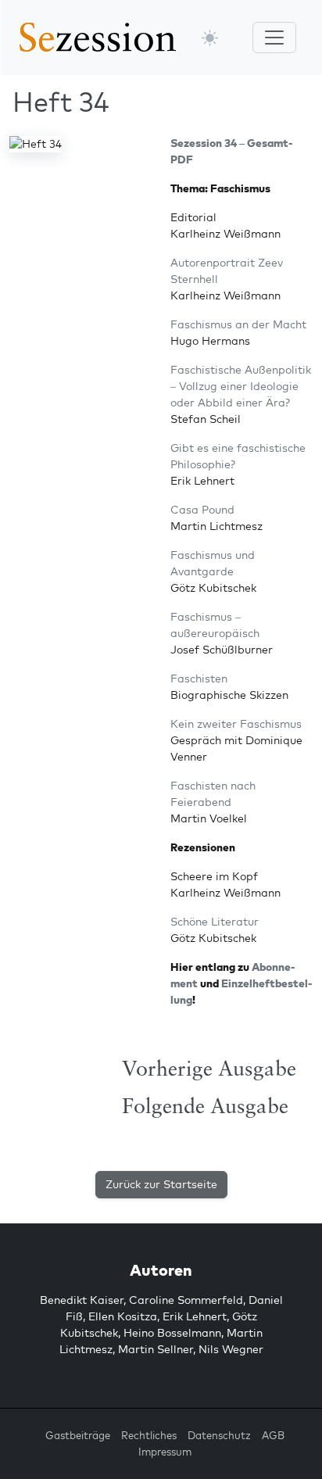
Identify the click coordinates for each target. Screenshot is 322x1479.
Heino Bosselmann (172, 1333)
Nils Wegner (231, 1349)
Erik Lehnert (195, 1316)
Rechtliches (149, 1435)
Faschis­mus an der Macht (238, 324)
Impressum (164, 1451)
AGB (273, 1435)
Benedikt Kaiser (81, 1300)
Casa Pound (202, 510)
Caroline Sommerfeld (186, 1300)
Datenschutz (219, 1435)
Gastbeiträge (77, 1435)
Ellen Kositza (122, 1316)
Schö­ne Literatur (214, 922)
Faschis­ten (198, 678)
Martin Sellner (155, 1349)
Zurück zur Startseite (161, 1184)
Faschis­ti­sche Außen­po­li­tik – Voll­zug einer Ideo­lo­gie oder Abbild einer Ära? (240, 386)
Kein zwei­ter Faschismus (236, 724)
